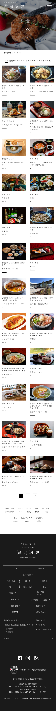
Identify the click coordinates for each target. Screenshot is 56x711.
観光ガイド (40, 594)
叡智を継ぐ (15, 606)
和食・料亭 (30, 61)
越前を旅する (8, 53)
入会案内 (9, 632)
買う (37, 510)
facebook (20, 658)
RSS (36, 658)
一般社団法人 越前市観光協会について (18, 625)
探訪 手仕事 (40, 606)
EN (41, 7)
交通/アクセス (26, 519)
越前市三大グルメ (17, 61)
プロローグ (15, 600)
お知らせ (40, 569)
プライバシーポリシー (43, 630)
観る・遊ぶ (46, 510)
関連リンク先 (40, 620)
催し (16, 519)
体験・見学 (9, 510)
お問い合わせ (40, 612)
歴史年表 (47, 600)
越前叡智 (14, 5)
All (6, 61)
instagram (28, 658)
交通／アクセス (15, 593)
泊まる (29, 510)
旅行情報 (39, 519)
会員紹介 (9, 629)
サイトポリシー (41, 625)
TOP (15, 569)
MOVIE (15, 612)
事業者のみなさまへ (11, 620)
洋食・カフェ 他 (44, 61)
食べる (20, 510)
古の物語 (34, 600)
